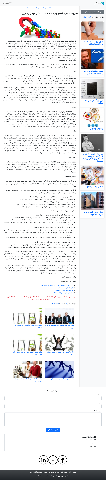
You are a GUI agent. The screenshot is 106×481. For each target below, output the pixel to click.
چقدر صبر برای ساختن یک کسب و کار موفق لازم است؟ (59, 326)
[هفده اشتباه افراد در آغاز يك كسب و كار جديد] (92, 59)
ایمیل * (99, 403)
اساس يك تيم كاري (94, 186)
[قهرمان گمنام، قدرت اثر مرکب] (92, 89)
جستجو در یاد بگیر (91, 12)
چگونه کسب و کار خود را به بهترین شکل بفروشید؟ (60, 353)
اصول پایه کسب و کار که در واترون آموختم (93, 43)
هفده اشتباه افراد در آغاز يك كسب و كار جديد (93, 72)
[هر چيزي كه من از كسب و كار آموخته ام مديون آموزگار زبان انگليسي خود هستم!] (92, 143)
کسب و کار (87, 17)
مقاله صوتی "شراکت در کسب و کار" (62, 379)
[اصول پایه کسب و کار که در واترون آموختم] (92, 30)
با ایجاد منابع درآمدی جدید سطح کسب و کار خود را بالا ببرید (49, 14)
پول (66, 303)
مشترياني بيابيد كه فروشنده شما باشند (62, 293)
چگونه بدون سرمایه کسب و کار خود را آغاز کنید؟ (28, 326)
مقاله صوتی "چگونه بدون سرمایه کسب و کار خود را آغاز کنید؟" (27, 353)
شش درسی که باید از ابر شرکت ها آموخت (93, 213)
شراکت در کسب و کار (65, 288)
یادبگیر (97, 3)
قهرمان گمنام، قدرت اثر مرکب (93, 102)
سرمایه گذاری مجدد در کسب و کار (64, 290)
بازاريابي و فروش (96, 128)
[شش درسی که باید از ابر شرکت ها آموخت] (92, 201)
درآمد (62, 303)
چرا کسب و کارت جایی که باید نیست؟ (39, 8)
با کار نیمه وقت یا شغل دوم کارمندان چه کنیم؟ (56, 285)
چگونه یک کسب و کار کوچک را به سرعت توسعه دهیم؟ (28, 380)
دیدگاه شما (98, 411)
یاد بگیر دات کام (52, 476)
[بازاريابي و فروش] (92, 117)
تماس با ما (72, 472)
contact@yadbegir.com (38, 472)
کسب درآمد (55, 303)
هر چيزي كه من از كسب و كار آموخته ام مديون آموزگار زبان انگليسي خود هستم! (92, 157)
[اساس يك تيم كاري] (92, 175)
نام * (100, 395)
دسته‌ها (6, 3)
